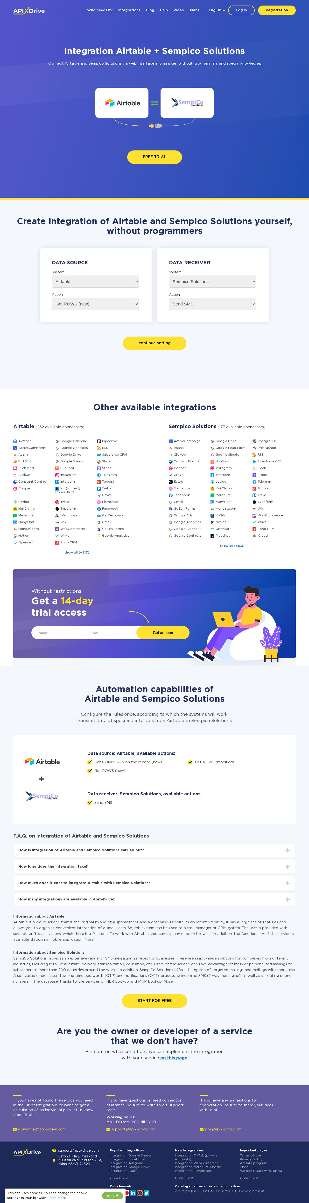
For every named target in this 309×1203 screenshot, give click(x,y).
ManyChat (26, 522)
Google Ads (183, 515)
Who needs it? (99, 10)
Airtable (72, 63)
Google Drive (70, 454)
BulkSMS (24, 461)
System (58, 272)
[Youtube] (126, 1193)
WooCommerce (73, 529)
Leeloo (23, 502)
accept (112, 1195)
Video (179, 10)
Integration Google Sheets (131, 1155)
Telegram (109, 475)
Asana (23, 454)
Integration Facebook (127, 1159)
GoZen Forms (113, 529)
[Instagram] (140, 1193)
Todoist (108, 481)
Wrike (64, 535)
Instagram (68, 475)
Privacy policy (251, 1159)
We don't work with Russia (261, 1171)
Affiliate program (253, 1163)
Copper (24, 488)
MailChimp (26, 508)
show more (119, 1177)
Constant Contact (33, 481)
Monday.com (28, 529)
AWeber (24, 441)
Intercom (67, 481)
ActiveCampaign (31, 448)
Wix (63, 522)
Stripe (107, 468)
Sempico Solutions (105, 63)
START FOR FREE (155, 1001)
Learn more (57, 1198)
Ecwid (178, 481)
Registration (277, 10)
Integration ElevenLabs (193, 1171)
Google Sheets (72, 461)
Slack (106, 461)
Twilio (64, 502)
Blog (150, 10)
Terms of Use (250, 1155)
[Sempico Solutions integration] (187, 103)
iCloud (263, 535)
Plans (194, 10)
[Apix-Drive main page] (29, 10)
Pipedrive (109, 441)
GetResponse (113, 515)
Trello (106, 488)
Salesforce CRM (114, 454)
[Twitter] (146, 1193)
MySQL (221, 515)
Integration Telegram (126, 1163)
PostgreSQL (267, 441)
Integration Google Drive (129, 1167)
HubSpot (67, 468)
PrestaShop (267, 448)
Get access (163, 633)
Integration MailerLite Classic (198, 1167)
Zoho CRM (68, 542)
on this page (173, 1058)
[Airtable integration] (122, 103)
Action (57, 294)
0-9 (261, 1191)
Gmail (106, 522)
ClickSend (26, 468)
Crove (107, 495)
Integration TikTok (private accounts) (196, 1157)
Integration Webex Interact (196, 1163)
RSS (105, 448)
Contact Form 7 (186, 461)
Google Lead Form (231, 448)
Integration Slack (123, 1171)
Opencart (26, 542)
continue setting (155, 343)
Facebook (110, 508)
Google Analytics (115, 535)
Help (164, 10)
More (89, 939)
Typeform (68, 508)
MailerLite (26, 515)
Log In (241, 10)
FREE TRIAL (154, 157)
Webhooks (68, 515)
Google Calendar (73, 441)
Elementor (110, 502)
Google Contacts (74, 448)
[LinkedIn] (133, 1193)
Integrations (129, 10)
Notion (23, 535)
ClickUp (24, 475)
